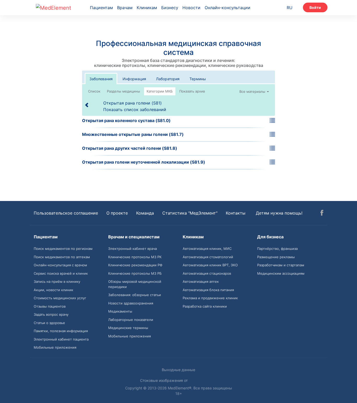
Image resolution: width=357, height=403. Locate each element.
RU (289, 7)
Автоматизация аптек (201, 281)
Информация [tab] (134, 79)
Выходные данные (178, 369)
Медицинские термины (128, 328)
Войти (315, 7)
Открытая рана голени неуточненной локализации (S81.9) (143, 162)
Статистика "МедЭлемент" (189, 213)
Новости (191, 7)
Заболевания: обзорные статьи (134, 295)
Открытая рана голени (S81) (132, 103)
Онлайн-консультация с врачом (60, 265)
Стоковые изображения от (164, 380)
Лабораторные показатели (130, 320)
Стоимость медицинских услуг (60, 298)
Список (94, 91)
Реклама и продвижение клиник (210, 298)
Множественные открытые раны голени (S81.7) (133, 134)
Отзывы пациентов (50, 306)
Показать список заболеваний (134, 109)
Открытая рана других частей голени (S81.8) (129, 148)
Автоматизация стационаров (207, 273)
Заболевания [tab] (101, 79)
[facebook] (321, 213)
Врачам (125, 7)
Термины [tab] (197, 79)
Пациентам (101, 7)
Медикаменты (120, 311)
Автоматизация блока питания (208, 290)
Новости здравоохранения (130, 303)
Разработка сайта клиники (205, 306)
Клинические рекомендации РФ (135, 265)
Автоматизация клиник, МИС (207, 248)
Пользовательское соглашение (66, 213)
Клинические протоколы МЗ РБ (135, 273)
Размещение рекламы (276, 257)
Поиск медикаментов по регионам (63, 248)
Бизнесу (169, 7)
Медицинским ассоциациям (280, 273)
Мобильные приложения (55, 347)
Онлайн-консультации (227, 7)
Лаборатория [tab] (168, 79)
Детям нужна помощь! (279, 213)
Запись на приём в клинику (57, 281)
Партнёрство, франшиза (277, 248)
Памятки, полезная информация (61, 331)
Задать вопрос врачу (51, 314)
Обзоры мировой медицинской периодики (134, 284)
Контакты (235, 213)
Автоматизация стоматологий (208, 257)
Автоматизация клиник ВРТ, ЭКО (210, 265)
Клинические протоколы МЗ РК (135, 257)
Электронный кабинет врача (132, 248)
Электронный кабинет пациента (61, 339)
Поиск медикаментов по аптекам (62, 257)
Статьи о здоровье (49, 323)
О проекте (117, 213)
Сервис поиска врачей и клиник (61, 273)
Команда (145, 213)
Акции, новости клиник (53, 290)
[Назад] (87, 104)
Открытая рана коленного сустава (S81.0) (126, 120)
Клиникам (147, 7)
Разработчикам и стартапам (280, 265)
